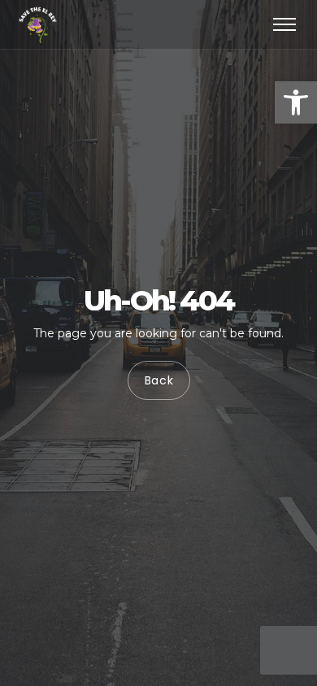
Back (158, 380)
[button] (296, 102)
